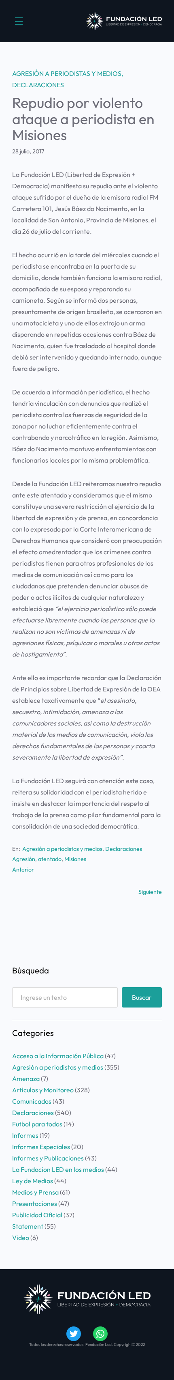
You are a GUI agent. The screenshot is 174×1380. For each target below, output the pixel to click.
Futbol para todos (37, 1124)
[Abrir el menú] (18, 21)
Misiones (75, 859)
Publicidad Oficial (37, 1215)
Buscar (142, 997)
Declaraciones (38, 85)
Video (20, 1238)
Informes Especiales (41, 1147)
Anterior (23, 869)
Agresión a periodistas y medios (66, 73)
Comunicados (31, 1101)
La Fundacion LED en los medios (58, 1169)
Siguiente (150, 892)
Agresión (23, 859)
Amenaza (26, 1078)
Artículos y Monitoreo (43, 1090)
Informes (25, 1135)
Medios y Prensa (35, 1192)
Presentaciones (34, 1203)
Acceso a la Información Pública (58, 1056)
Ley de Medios (32, 1181)
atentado (50, 859)
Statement (27, 1226)
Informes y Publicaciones (48, 1158)
